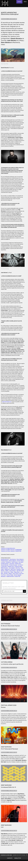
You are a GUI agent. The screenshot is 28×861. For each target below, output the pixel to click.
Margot (10, 573)
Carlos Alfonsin (12, 570)
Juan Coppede (12, 567)
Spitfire (6, 570)
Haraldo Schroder (10, 576)
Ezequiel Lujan (11, 566)
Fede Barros (8, 562)
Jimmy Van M (15, 573)
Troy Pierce (3, 575)
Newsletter (17, 858)
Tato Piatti (19, 570)
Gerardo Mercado (4, 565)
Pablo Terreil (13, 569)
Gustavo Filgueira (12, 560)
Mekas (12, 572)
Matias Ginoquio (4, 567)
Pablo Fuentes (15, 562)
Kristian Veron (18, 563)
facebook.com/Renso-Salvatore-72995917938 (11, 551)
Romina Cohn (7, 572)
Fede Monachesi (4, 560)
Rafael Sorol (7, 569)
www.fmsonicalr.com (6, 401)
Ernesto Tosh (17, 576)
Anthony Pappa (10, 575)
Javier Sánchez (13, 559)
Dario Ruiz (17, 567)
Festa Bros (18, 569)
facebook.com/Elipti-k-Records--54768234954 (11, 549)
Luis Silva (3, 562)
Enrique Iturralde (18, 566)
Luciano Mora (4, 566)
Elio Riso (6, 573)
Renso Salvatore (20, 559)
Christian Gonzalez (13, 565)
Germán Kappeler (17, 575)
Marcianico (3, 576)
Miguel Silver (17, 572)
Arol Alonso (20, 565)
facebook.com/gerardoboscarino (8, 548)
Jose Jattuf (20, 562)
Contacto (9, 858)
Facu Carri (21, 573)
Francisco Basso (20, 560)
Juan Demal (11, 563)
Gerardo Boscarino (5, 559)
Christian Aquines (4, 563)
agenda (19, 1)
